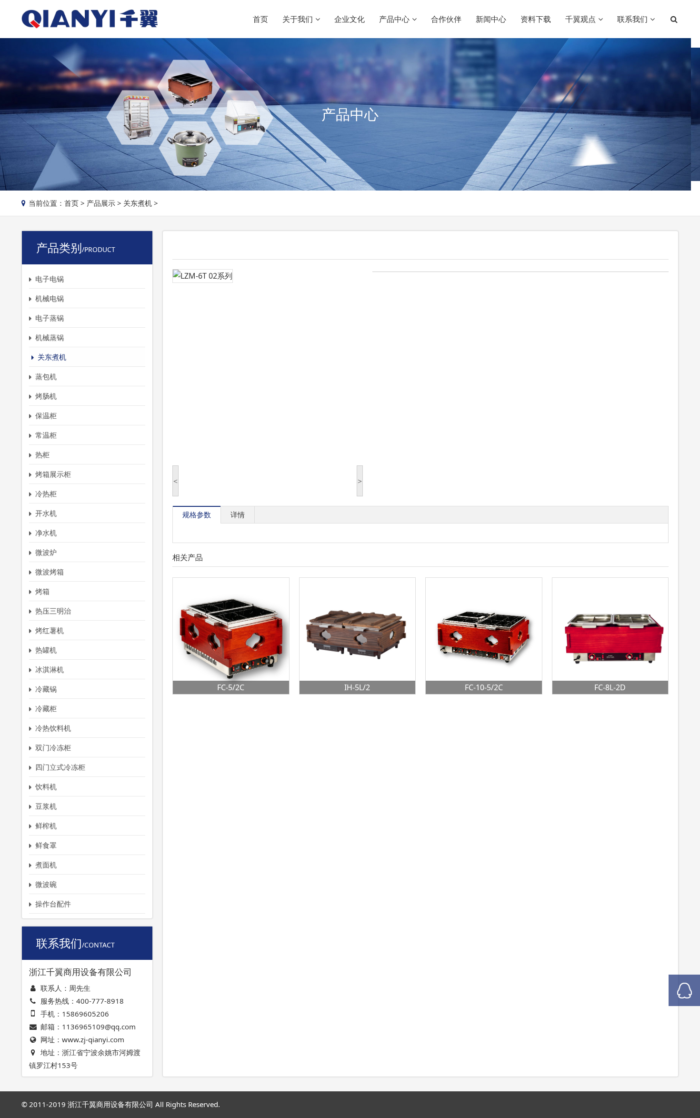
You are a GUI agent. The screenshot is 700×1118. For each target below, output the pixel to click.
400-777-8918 (100, 1001)
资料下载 (535, 19)
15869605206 (85, 1013)
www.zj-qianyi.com (93, 1039)
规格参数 (196, 514)
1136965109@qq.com (99, 1026)
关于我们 (297, 19)
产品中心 (394, 19)
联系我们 (632, 19)
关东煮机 (137, 203)
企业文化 (349, 19)
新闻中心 (491, 19)
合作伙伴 (446, 19)
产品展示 (101, 203)
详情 (237, 514)
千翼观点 (580, 19)
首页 (260, 19)
